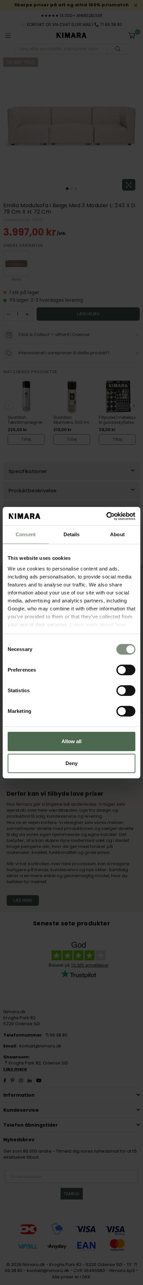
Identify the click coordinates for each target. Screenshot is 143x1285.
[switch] (125, 670)
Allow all (71, 741)
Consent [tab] (26, 534)
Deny (71, 763)
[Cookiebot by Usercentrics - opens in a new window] (106, 516)
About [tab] (117, 534)
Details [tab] (72, 534)
